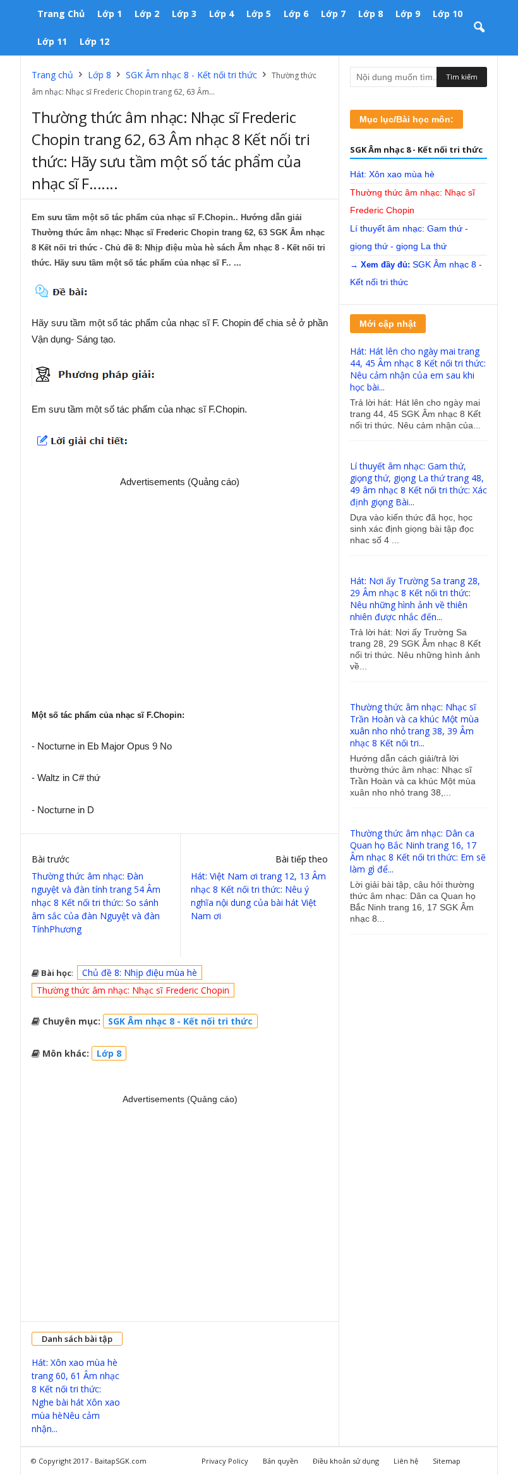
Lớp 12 (94, 41)
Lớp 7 (333, 14)
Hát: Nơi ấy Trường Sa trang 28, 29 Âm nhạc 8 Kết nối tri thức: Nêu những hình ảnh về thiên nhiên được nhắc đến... (415, 599)
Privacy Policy (225, 1461)
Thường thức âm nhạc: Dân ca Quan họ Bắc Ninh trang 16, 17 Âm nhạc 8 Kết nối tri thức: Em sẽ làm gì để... (418, 851)
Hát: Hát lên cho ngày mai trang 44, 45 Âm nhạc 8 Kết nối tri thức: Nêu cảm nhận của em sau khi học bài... (418, 369)
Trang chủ (61, 14)
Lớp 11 (52, 41)
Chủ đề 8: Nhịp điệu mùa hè (139, 972)
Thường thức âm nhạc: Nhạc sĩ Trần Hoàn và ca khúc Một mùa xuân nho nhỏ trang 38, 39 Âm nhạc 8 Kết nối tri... (414, 725)
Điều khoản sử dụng (346, 1461)
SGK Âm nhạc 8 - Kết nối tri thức (191, 75)
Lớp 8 (370, 14)
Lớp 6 (296, 14)
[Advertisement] (180, 593)
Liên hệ (406, 1461)
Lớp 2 (147, 14)
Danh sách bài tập (77, 1338)
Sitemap (447, 1461)
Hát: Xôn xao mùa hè (392, 174)
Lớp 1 (109, 14)
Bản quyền (280, 1461)
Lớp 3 (184, 14)
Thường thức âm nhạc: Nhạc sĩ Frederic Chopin (133, 990)
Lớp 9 (407, 14)
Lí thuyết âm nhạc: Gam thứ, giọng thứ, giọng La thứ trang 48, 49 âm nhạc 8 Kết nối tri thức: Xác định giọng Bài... (418, 484)
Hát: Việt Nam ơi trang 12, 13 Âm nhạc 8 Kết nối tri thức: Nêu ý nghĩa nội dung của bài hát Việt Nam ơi (258, 896)
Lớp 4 (221, 14)
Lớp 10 (447, 14)
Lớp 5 (258, 14)
